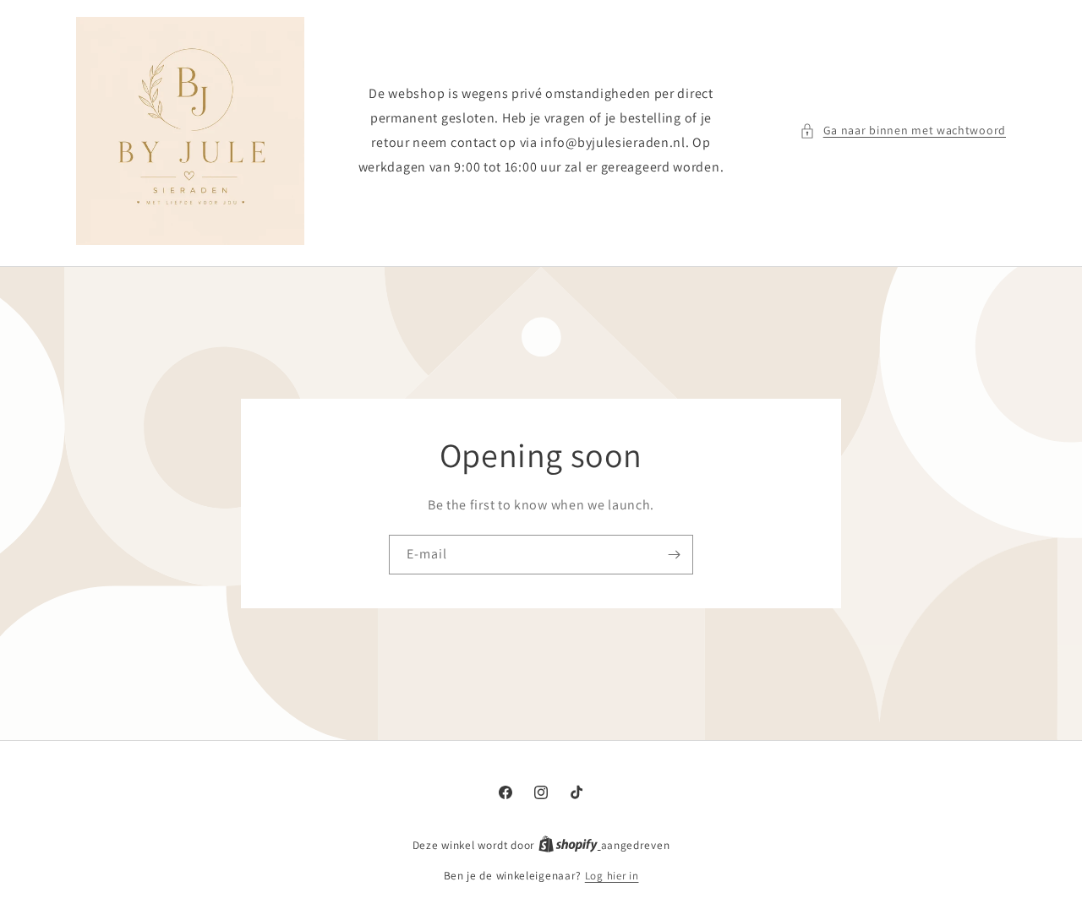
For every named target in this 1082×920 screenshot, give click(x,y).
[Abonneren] (673, 554)
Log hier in (612, 875)
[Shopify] (569, 845)
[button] (903, 130)
